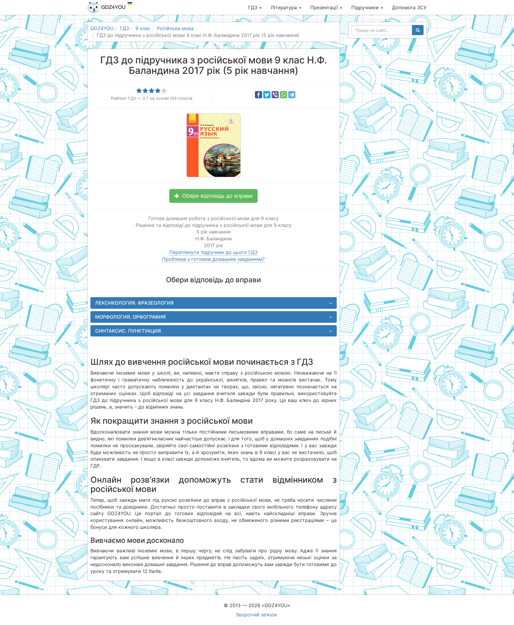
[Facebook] (258, 94)
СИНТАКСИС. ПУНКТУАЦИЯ (128, 331)
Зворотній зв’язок (256, 615)
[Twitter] (266, 94)
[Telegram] (291, 94)
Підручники (365, 7)
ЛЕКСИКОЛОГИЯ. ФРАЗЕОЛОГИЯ (134, 303)
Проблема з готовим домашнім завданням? (213, 259)
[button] (213, 196)
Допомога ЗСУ (409, 7)
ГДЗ (253, 7)
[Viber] (275, 94)
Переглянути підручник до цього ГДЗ (213, 252)
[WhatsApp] (283, 94)
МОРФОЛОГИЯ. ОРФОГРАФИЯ (130, 317)
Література (284, 7)
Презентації (324, 7)
